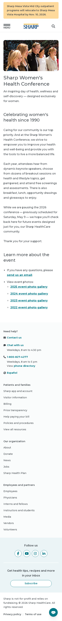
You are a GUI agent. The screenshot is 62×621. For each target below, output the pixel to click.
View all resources (14, 429)
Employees (10, 491)
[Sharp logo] (31, 26)
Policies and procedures (18, 423)
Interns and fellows (15, 504)
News (7, 460)
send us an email (19, 275)
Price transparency (15, 410)
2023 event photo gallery (29, 300)
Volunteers (10, 529)
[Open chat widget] (53, 612)
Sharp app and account (17, 391)
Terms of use (33, 614)
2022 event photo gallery (29, 307)
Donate (8, 453)
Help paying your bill (16, 416)
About (7, 447)
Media (7, 516)
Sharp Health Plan (14, 473)
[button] (6, 26)
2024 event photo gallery (29, 293)
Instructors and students (19, 510)
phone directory (24, 365)
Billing (7, 403)
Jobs (6, 466)
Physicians (10, 497)
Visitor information (15, 397)
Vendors (8, 523)
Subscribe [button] (31, 583)
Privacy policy (12, 614)
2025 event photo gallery (29, 286)
